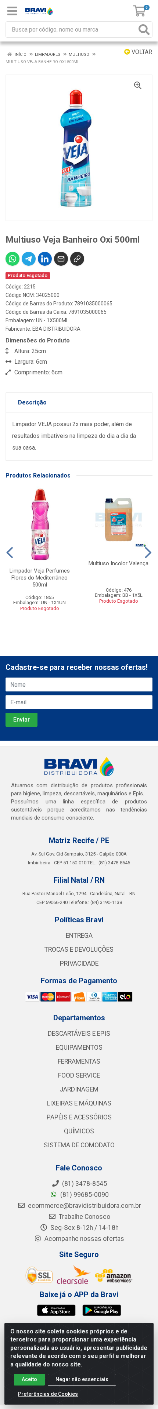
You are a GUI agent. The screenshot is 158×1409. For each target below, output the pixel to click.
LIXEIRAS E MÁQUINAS (79, 1103)
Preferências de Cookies (48, 1394)
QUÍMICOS (79, 1131)
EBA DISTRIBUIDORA (56, 329)
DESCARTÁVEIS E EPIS (79, 1033)
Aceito (29, 1379)
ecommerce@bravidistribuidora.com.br (83, 1205)
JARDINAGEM (79, 1089)
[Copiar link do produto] (77, 259)
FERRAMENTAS (79, 1061)
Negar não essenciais (81, 1379)
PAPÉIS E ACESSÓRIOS (79, 1117)
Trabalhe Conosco (83, 1216)
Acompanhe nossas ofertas (83, 1238)
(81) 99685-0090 (84, 1194)
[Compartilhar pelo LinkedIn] (45, 259)
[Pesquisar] (144, 29)
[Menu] (12, 11)
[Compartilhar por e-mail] (61, 259)
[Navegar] (10, 553)
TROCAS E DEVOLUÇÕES (79, 949)
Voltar (141, 51)
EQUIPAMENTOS (79, 1047)
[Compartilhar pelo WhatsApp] (12, 259)
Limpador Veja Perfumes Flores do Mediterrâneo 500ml (40, 577)
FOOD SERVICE (79, 1075)
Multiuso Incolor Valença (118, 563)
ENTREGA (79, 935)
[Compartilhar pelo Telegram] (29, 259)
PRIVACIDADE (79, 963)
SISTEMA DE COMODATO (79, 1145)
